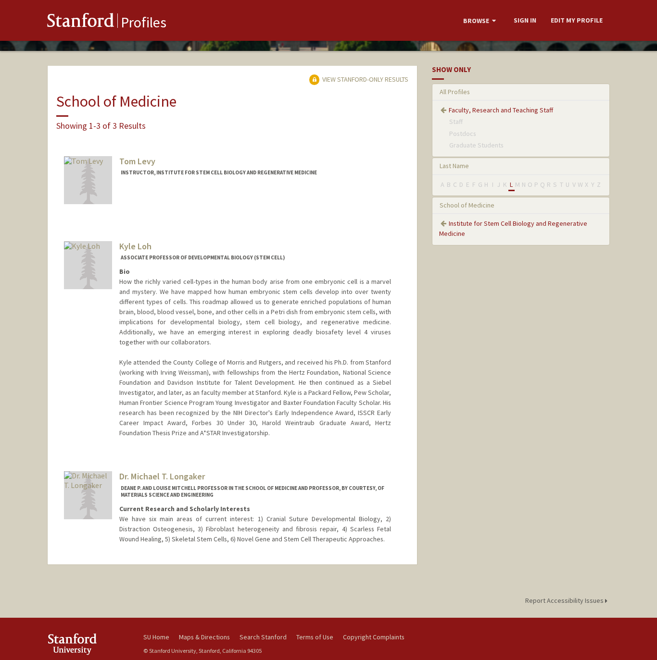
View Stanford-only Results (364, 79)
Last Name (454, 165)
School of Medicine (467, 205)
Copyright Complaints (373, 637)
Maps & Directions (204, 637)
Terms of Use (314, 637)
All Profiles (455, 91)
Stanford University (88, 644)
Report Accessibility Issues (565, 600)
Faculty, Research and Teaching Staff (501, 110)
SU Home (156, 637)
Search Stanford (263, 637)
